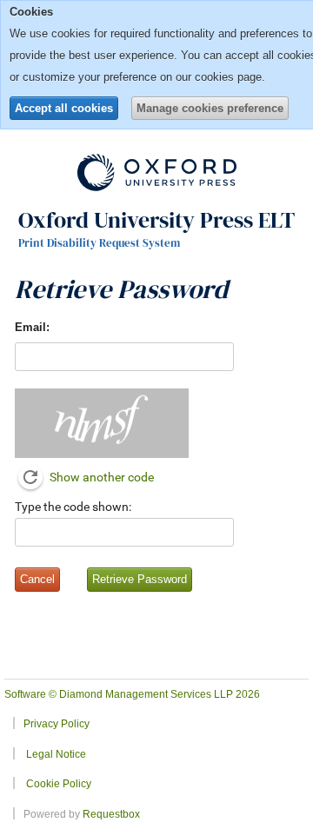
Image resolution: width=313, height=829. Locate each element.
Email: (32, 327)
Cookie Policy (58, 783)
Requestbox (111, 813)
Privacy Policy (56, 723)
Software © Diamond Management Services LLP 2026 (132, 694)
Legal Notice (56, 753)
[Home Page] (156, 171)
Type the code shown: (73, 507)
